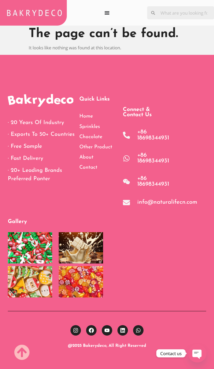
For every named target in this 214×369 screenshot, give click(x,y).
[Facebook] (91, 330)
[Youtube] (107, 330)
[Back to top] (22, 352)
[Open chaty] (197, 353)
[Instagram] (75, 330)
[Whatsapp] (138, 330)
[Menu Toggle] (107, 12)
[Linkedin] (122, 330)
